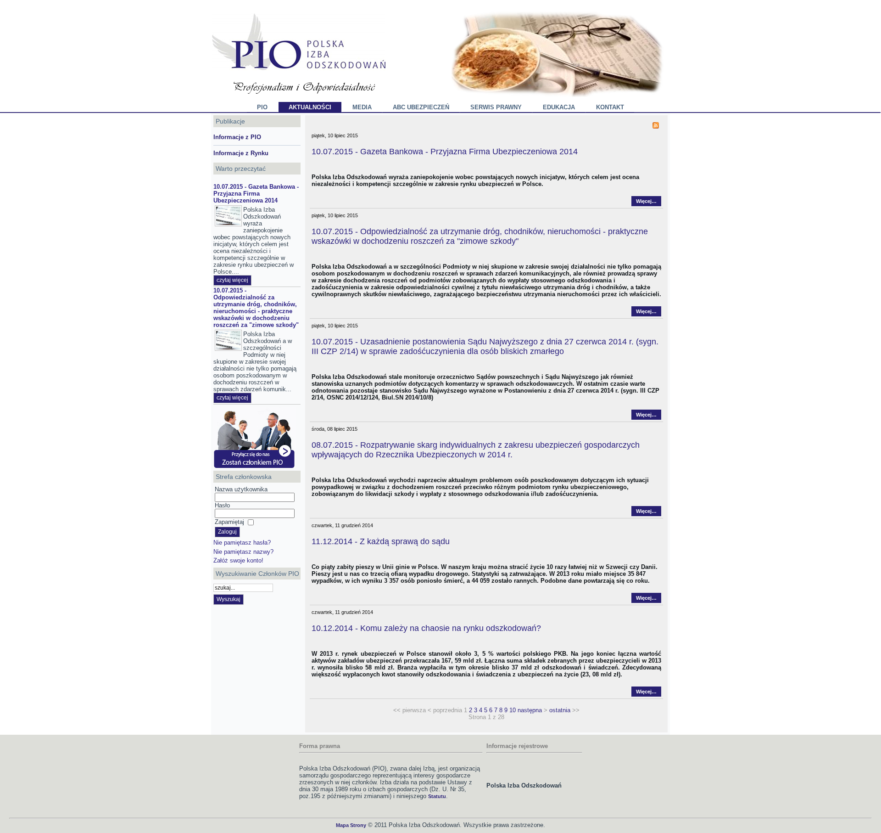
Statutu (437, 796)
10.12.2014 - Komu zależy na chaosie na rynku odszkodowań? (426, 628)
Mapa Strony (351, 825)
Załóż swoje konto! (238, 560)
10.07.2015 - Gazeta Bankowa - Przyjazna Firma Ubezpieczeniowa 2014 (256, 193)
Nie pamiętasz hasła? (242, 542)
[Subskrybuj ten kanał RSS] (655, 125)
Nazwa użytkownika (241, 489)
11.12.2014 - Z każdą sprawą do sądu (381, 541)
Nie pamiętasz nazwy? (243, 551)
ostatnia (559, 710)
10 (512, 710)
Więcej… (646, 201)
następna (530, 710)
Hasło (222, 505)
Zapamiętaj (229, 521)
